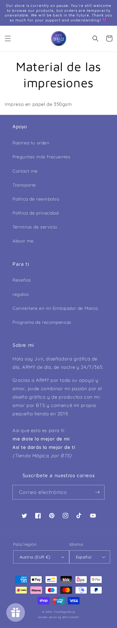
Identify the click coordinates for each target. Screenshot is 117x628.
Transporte (24, 185)
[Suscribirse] (97, 492)
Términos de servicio (34, 227)
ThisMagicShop (64, 611)
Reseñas (21, 280)
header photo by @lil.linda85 (58, 617)
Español (84, 556)
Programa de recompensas (41, 322)
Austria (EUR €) (35, 556)
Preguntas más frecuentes (41, 157)
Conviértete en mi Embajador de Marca (55, 308)
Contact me (25, 171)
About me (23, 241)
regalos (20, 294)
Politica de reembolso (35, 199)
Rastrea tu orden (30, 143)
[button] (8, 38)
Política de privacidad (35, 213)
